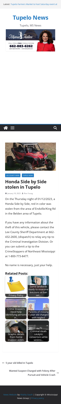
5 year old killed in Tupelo (19, 362)
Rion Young (28, 193)
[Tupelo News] (5, 127)
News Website (10, 394)
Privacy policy (37, 398)
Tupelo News (30, 17)
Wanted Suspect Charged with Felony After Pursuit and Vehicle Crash (32, 372)
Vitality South (26, 394)
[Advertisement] (30, 92)
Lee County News (12, 175)
